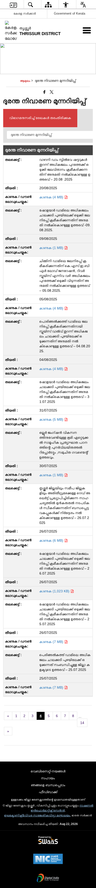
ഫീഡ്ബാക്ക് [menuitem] (48, 792)
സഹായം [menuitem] (48, 778)
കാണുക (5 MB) (51, 419)
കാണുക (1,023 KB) (54, 591)
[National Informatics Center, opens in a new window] (48, 859)
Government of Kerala (69, 13)
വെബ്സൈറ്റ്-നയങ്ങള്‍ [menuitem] (48, 771)
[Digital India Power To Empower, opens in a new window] (48, 878)
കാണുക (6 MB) (51, 540)
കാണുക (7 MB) (51, 642)
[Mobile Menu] (86, 30)
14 (82, 723)
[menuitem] (13, 4)
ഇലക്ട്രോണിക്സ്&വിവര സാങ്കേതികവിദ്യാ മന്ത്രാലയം (37, 815)
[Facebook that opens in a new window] (44, 92)
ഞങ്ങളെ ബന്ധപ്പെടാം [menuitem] (48, 785)
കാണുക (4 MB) (51, 197)
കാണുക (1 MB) (51, 248)
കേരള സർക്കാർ (25, 13)
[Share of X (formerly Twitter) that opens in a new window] (51, 92)
